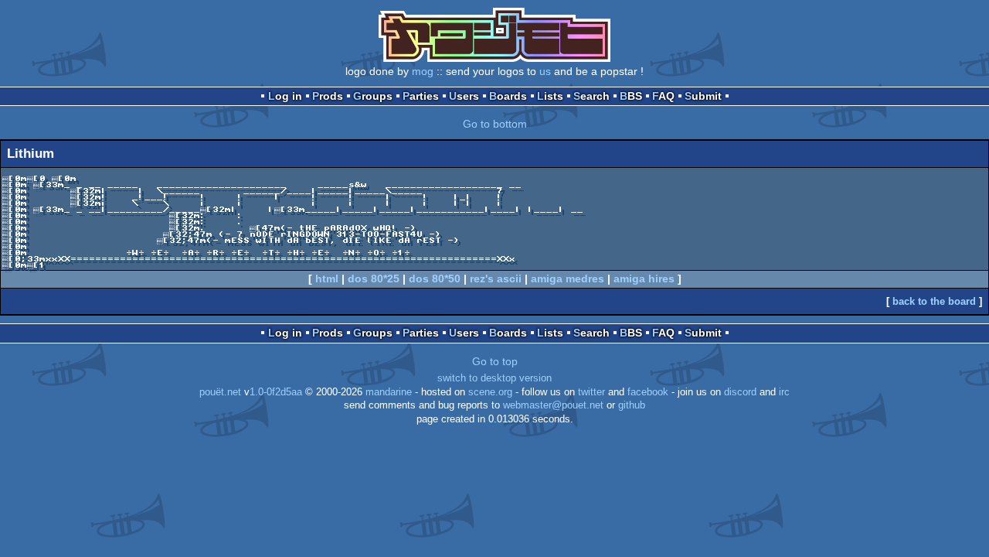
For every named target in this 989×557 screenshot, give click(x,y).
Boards (508, 96)
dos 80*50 (435, 278)
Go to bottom (495, 124)
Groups (373, 96)
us (545, 71)
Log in (285, 96)
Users (464, 96)
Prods (327, 96)
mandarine (388, 392)
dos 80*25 (373, 278)
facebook (647, 392)
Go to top (495, 361)
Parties (421, 96)
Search (591, 96)
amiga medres (567, 278)
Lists (550, 96)
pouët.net (220, 392)
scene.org (490, 392)
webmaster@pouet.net (553, 405)
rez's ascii (496, 278)
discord (740, 392)
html (326, 278)
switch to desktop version (494, 378)
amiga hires (644, 278)
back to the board (934, 301)
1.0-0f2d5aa (276, 392)
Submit (703, 96)
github (631, 405)
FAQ (663, 96)
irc (784, 392)
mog (422, 71)
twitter (591, 392)
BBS (631, 96)
